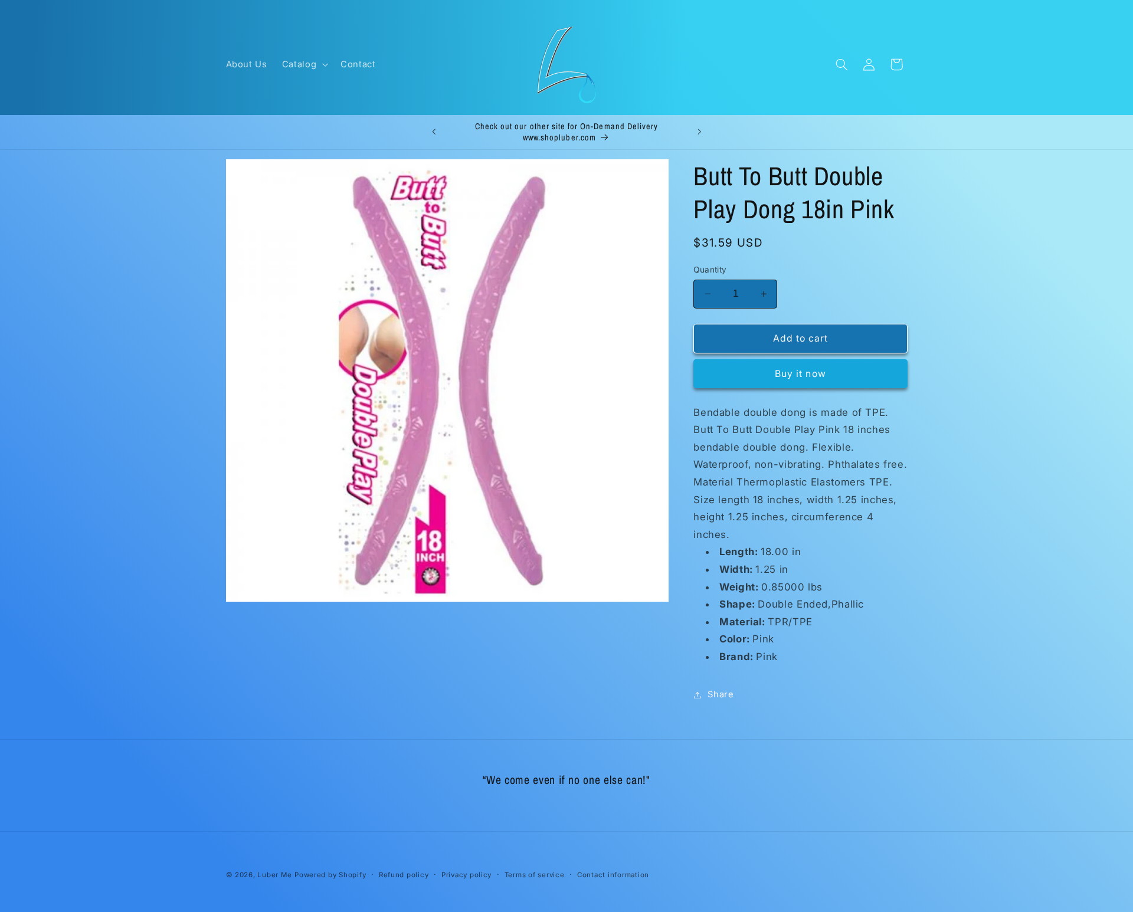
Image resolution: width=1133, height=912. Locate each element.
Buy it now (800, 373)
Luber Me (274, 875)
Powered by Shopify (330, 875)
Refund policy (404, 875)
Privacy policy (466, 875)
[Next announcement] (699, 132)
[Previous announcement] (434, 132)
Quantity (709, 269)
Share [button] (720, 694)
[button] (303, 64)
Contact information (613, 875)
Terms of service (535, 875)
